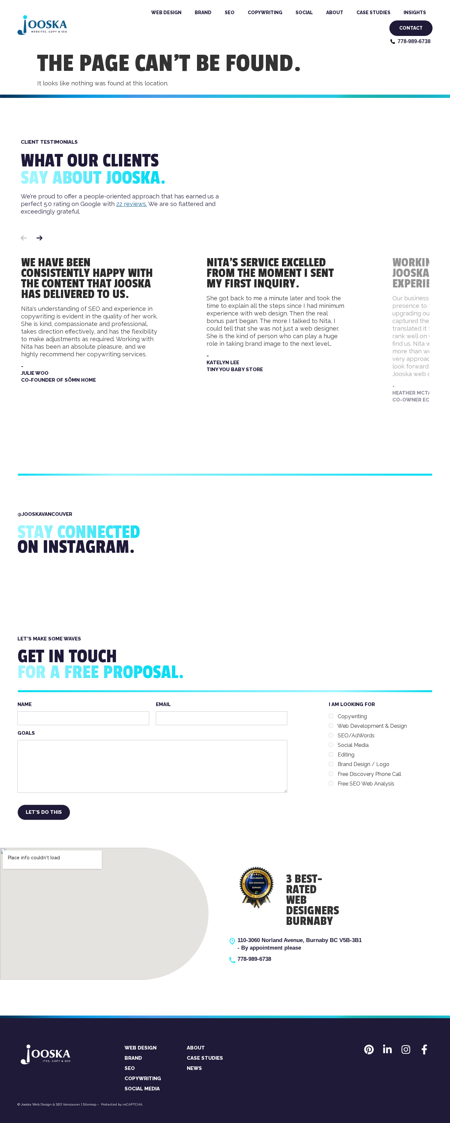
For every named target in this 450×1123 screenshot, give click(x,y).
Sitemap (89, 1104)
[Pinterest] (369, 1049)
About (334, 12)
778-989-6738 (254, 959)
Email (163, 704)
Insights (415, 12)
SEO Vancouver (68, 1104)
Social (304, 12)
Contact (411, 28)
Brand (203, 12)
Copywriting (265, 12)
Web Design (166, 12)
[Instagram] (406, 1049)
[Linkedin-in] (387, 1049)
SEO (230, 12)
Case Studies (373, 12)
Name (24, 704)
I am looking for (368, 744)
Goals (26, 733)
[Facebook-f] (424, 1049)
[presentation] (24, 230)
